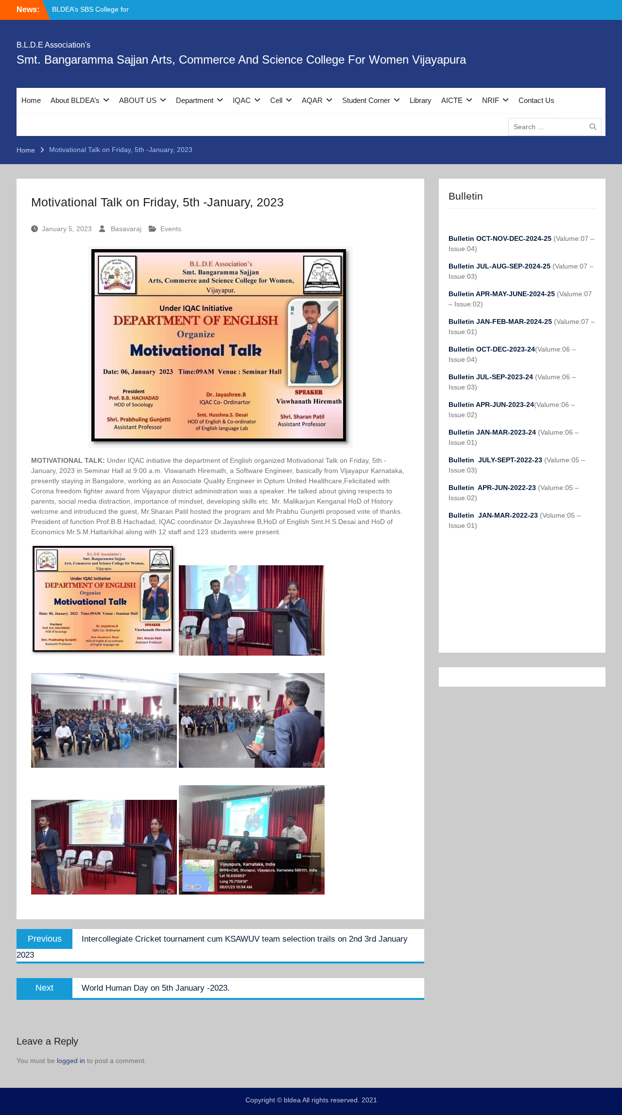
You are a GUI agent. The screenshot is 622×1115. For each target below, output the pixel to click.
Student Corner (366, 100)
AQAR (312, 100)
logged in (71, 1060)
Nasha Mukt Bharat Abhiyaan (96, 9)
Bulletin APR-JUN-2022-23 (493, 487)
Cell (276, 100)
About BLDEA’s (75, 100)
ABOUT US (137, 100)
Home (31, 100)
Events (170, 229)
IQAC (242, 100)
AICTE (452, 100)
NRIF (490, 100)
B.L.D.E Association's (53, 45)
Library (421, 100)
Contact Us (536, 100)
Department (194, 100)
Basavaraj (126, 229)
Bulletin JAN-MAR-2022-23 (494, 515)
